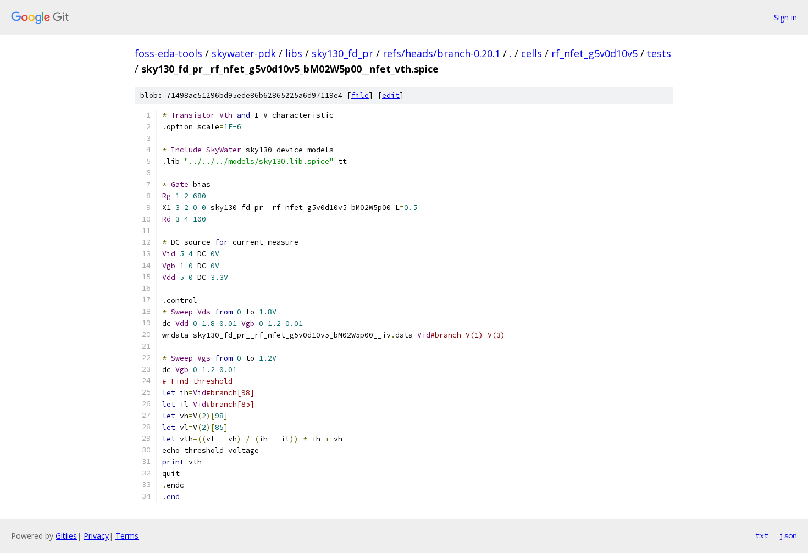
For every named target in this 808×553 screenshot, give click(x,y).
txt (761, 535)
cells (531, 53)
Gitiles (66, 535)
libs (293, 53)
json (788, 535)
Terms (127, 535)
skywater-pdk (244, 53)
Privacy (96, 535)
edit (391, 95)
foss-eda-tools (168, 53)
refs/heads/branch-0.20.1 (441, 53)
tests (659, 53)
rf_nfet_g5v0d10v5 (594, 53)
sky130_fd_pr (342, 53)
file (360, 95)
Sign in (785, 17)
